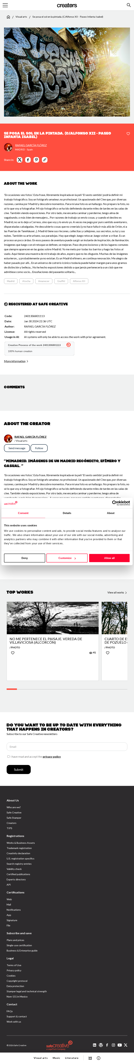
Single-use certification (19, 945)
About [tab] (111, 513)
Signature (12, 920)
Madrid (10, 281)
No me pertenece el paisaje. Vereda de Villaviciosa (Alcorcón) (46, 640)
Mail (9, 904)
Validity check (14, 868)
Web (9, 899)
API (9, 884)
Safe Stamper (14, 817)
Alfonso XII (79, 281)
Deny (24, 558)
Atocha (26, 281)
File (8, 925)
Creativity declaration (18, 853)
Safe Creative (14, 812)
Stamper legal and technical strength (27, 991)
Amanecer (43, 281)
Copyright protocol (17, 980)
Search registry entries (19, 863)
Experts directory (16, 879)
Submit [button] (18, 769)
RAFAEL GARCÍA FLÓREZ (31, 145)
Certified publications (18, 874)
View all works (116, 592)
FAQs (10, 1011)
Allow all (109, 558)
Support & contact (17, 1016)
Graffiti (61, 281)
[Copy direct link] (44, 160)
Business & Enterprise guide (22, 950)
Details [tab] (67, 513)
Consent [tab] (23, 513)
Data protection (15, 986)
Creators (11, 822)
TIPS (9, 828)
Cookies (11, 975)
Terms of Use (14, 965)
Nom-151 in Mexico (17, 996)
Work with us (14, 1021)
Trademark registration (19, 848)
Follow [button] (39, 448)
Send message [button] (17, 448)
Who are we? (14, 807)
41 (94, 652)
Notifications (14, 909)
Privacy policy (14, 970)
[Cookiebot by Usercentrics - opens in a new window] (114, 503)
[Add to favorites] (128, 134)
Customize (65, 558)
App (9, 914)
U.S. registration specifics (20, 858)
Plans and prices (15, 940)
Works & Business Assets (21, 842)
